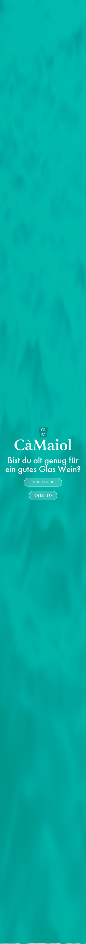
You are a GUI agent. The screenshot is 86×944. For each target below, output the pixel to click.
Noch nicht (43, 482)
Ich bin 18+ (43, 495)
